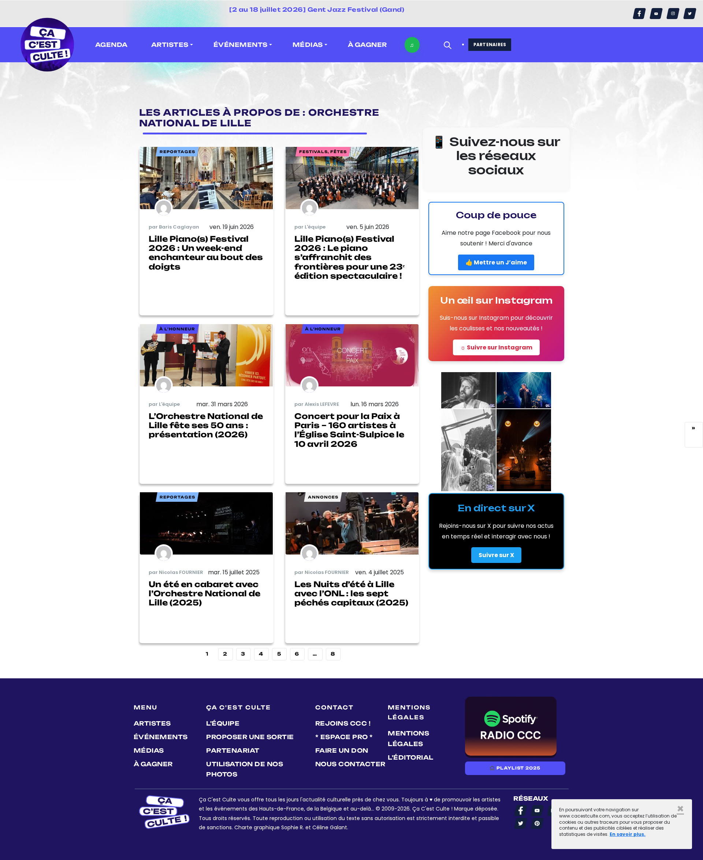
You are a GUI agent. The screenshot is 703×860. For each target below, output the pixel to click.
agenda (111, 44)
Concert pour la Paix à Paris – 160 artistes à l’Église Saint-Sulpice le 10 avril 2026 (349, 430)
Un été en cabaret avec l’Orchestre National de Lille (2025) (204, 593)
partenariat (233, 750)
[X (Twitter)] (689, 13)
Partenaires (489, 44)
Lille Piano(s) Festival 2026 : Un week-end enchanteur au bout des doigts (206, 252)
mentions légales (408, 739)
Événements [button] (240, 44)
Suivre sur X (496, 555)
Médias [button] (308, 44)
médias (149, 750)
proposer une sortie (250, 737)
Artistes (152, 723)
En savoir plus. (628, 834)
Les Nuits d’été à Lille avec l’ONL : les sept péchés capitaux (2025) (351, 593)
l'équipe (222, 723)
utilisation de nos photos (244, 769)
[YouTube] (656, 13)
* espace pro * (344, 737)
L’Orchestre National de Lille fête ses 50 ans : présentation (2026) (206, 425)
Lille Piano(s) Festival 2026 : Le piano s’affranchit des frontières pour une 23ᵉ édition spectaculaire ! (349, 257)
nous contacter (350, 764)
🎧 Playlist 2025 (515, 768)
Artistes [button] (170, 44)
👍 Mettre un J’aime (496, 262)
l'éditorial (411, 757)
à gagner (367, 44)
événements (161, 737)
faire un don (341, 750)
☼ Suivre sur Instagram (496, 347)
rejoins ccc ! (343, 723)
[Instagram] (673, 13)
